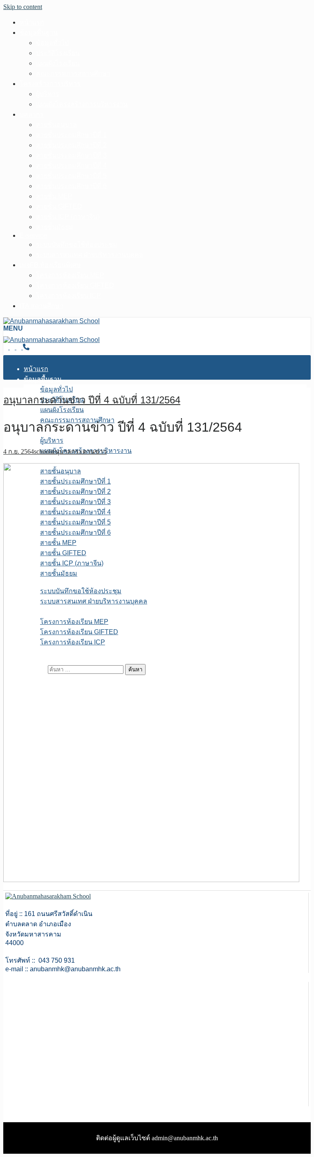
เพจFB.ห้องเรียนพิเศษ (50, 264)
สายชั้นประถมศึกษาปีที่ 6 (71, 185)
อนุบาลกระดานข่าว (79, 451)
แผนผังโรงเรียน (58, 63)
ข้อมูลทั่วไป (52, 42)
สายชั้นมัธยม (54, 226)
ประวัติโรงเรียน (58, 53)
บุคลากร (32, 114)
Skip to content (22, 6)
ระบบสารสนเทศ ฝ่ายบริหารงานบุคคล (89, 254)
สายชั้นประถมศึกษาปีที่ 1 (71, 134)
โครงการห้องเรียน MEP (70, 275)
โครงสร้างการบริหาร (50, 83)
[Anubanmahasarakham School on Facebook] (6, 347)
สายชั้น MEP (54, 196)
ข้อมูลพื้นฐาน (39, 32)
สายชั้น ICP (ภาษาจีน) (67, 216)
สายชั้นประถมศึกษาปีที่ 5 (71, 175)
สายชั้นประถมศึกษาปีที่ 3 (71, 155)
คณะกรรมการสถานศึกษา (73, 73)
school (42, 451)
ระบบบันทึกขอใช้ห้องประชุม (76, 244)
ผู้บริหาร (47, 93)
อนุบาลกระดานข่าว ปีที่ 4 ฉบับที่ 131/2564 (91, 399)
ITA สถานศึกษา (41, 305)
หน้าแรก (32, 22)
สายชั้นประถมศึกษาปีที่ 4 (71, 165)
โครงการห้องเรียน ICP (68, 295)
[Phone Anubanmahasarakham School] (26, 347)
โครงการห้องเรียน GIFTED (75, 285)
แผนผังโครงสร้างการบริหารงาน (82, 104)
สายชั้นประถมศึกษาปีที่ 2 (71, 145)
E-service (33, 235)
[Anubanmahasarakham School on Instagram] (19, 347)
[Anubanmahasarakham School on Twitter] (13, 347)
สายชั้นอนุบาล (56, 124)
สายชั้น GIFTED (59, 206)
